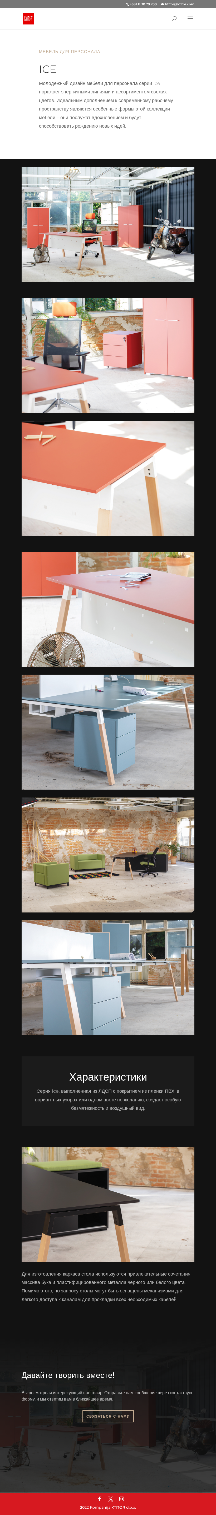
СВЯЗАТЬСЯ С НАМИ (108, 1416)
